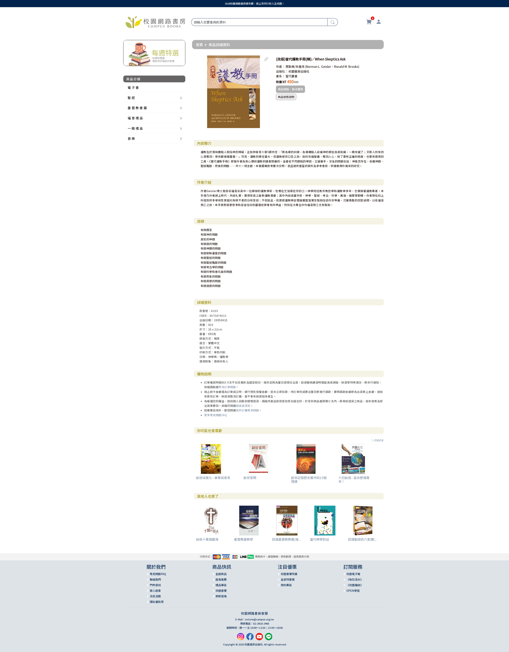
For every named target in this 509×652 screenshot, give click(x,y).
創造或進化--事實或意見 (213, 477)
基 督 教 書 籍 (137, 107)
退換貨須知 (243, 406)
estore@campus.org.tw (259, 619)
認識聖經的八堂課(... (362, 539)
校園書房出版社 (298, 71)
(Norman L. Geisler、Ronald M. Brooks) (332, 66)
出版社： (282, 71)
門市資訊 (155, 585)
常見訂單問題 (227, 387)
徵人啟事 (155, 591)
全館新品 (221, 574)
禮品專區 (221, 585)
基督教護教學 (243, 539)
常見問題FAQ (158, 574)
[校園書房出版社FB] (250, 638)
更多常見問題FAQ (215, 415)
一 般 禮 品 (135, 128)
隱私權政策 (157, 602)
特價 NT (281, 82)
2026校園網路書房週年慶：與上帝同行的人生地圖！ (255, 3)
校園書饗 (221, 591)
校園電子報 (353, 574)
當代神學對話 (319, 539)
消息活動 (155, 596)
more (379, 439)
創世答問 (250, 477)
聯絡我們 (155, 579)
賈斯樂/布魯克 (295, 66)
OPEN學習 (353, 591)
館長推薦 (221, 579)
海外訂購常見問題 (247, 410)
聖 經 (131, 97)
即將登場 (221, 596)
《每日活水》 (354, 579)
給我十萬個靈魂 (207, 539)
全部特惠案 (288, 579)
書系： (280, 76)
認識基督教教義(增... (286, 539)
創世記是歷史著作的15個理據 (308, 479)
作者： (280, 66)
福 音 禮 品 (135, 118)
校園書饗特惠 (289, 574)
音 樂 (131, 138)
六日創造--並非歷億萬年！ (353, 479)
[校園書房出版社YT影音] (259, 638)
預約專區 (286, 585)
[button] (266, 59)
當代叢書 (291, 76)
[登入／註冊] (378, 22)
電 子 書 (133, 87)
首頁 (199, 44)
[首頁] (155, 21)
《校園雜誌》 (354, 585)
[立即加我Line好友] (268, 638)
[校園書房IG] (240, 638)
